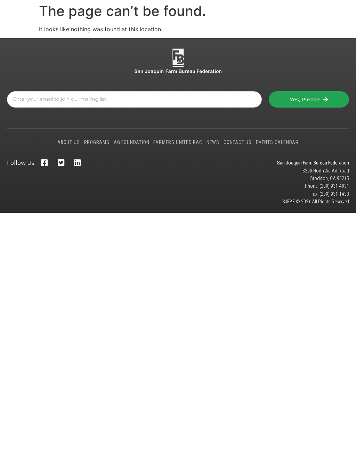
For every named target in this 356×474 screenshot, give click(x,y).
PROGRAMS (97, 142)
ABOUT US (68, 142)
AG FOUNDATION (131, 142)
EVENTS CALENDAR (277, 142)
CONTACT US (238, 142)
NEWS (213, 142)
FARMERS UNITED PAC (177, 142)
